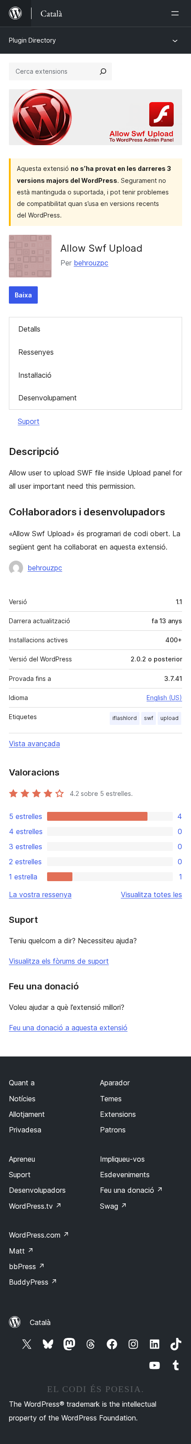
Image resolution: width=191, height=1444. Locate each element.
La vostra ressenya (40, 894)
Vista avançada (34, 743)
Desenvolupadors (37, 1190)
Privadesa (25, 1129)
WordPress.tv (35, 1206)
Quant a (22, 1082)
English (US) (164, 697)
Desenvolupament (47, 397)
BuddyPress (33, 1282)
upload (169, 718)
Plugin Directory (32, 40)
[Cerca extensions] (103, 71)
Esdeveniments (125, 1174)
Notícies (22, 1098)
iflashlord (124, 718)
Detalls (29, 328)
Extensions (118, 1114)
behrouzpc (91, 262)
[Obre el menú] (177, 13)
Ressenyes (36, 352)
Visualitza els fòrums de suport (59, 961)
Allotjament (27, 1114)
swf (148, 718)
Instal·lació (35, 375)
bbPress (27, 1266)
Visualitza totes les (151, 894)
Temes (111, 1098)
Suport (29, 421)
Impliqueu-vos (122, 1159)
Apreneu (22, 1159)
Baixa (23, 295)
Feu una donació (131, 1190)
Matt (21, 1250)
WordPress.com (39, 1234)
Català (40, 1322)
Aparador (115, 1082)
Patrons (113, 1129)
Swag (113, 1206)
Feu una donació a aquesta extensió (68, 1027)
